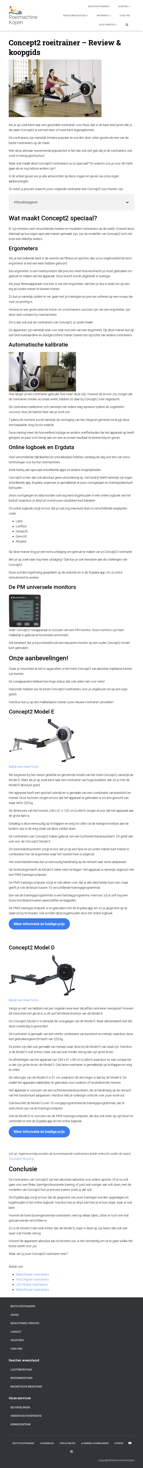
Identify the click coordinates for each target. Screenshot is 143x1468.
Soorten (123, 6)
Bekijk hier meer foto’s (23, 766)
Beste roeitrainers (98, 6)
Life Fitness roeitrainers (32, 1284)
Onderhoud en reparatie (26, 1415)
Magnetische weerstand (26, 1386)
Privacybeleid (67, 1443)
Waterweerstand (21, 1378)
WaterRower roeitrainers (32, 1274)
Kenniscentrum (20, 1424)
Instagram (71, 1452)
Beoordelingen (20, 1407)
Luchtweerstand (21, 1369)
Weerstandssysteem (74, 15)
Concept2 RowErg (21, 1159)
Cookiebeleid (47, 1443)
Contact (15, 1331)
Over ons (125, 15)
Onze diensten (107, 24)
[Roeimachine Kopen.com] (29, 15)
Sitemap (118, 1443)
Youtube (130, 1443)
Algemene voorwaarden (95, 1443)
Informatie (103, 15)
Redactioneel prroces (24, 1323)
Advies (14, 1314)
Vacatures (17, 1340)
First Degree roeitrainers (32, 1279)
